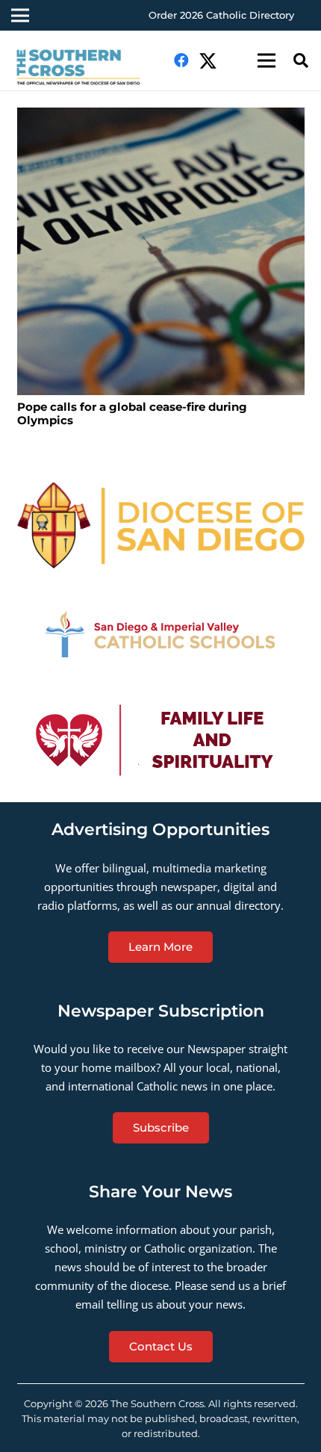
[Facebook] (181, 60)
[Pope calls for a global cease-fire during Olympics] (161, 251)
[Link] (84, 68)
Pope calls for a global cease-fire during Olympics (132, 413)
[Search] (300, 60)
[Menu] (266, 60)
